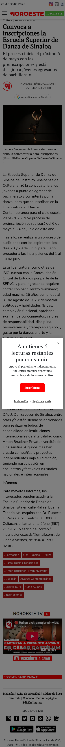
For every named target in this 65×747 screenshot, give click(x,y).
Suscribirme (32, 388)
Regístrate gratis (41, 401)
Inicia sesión (21, 401)
